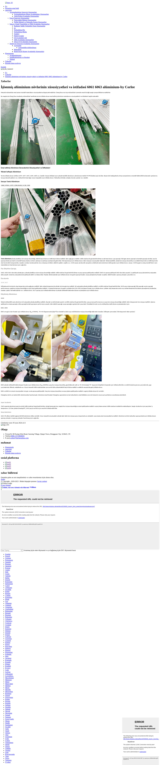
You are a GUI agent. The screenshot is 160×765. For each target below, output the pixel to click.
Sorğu (3, 479)
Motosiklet (17, 49)
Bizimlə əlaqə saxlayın (13, 63)
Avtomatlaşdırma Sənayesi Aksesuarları (23, 12)
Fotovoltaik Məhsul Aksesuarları (25, 20)
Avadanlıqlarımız (15, 55)
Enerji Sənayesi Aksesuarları (19, 18)
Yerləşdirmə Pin (19, 30)
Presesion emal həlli (12, 8)
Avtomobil (17, 46)
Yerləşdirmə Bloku (20, 32)
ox (15, 28)
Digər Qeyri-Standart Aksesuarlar (25, 42)
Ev (6, 6)
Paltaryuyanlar (19, 36)
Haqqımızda (9, 53)
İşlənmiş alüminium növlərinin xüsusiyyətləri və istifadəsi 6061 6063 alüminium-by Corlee (36, 76)
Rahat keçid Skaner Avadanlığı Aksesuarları (29, 51)
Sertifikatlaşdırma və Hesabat (20, 57)
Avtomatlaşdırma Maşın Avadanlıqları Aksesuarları (31, 14)
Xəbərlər (8, 61)
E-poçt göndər (6, 485)
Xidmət (12, 59)
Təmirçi (16, 34)
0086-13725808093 (17, 436)
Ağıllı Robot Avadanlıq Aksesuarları (26, 16)
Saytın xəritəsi (42, 481)
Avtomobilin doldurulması (27, 48)
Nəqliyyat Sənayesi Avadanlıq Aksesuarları (24, 44)
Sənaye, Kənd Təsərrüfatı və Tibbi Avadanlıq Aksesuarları (30, 24)
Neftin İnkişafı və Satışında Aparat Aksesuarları (30, 22)
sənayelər (8, 10)
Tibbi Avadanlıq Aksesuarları (24, 40)
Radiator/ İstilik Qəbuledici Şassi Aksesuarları (29, 26)
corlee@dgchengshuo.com (19, 438)
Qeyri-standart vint (20, 38)
